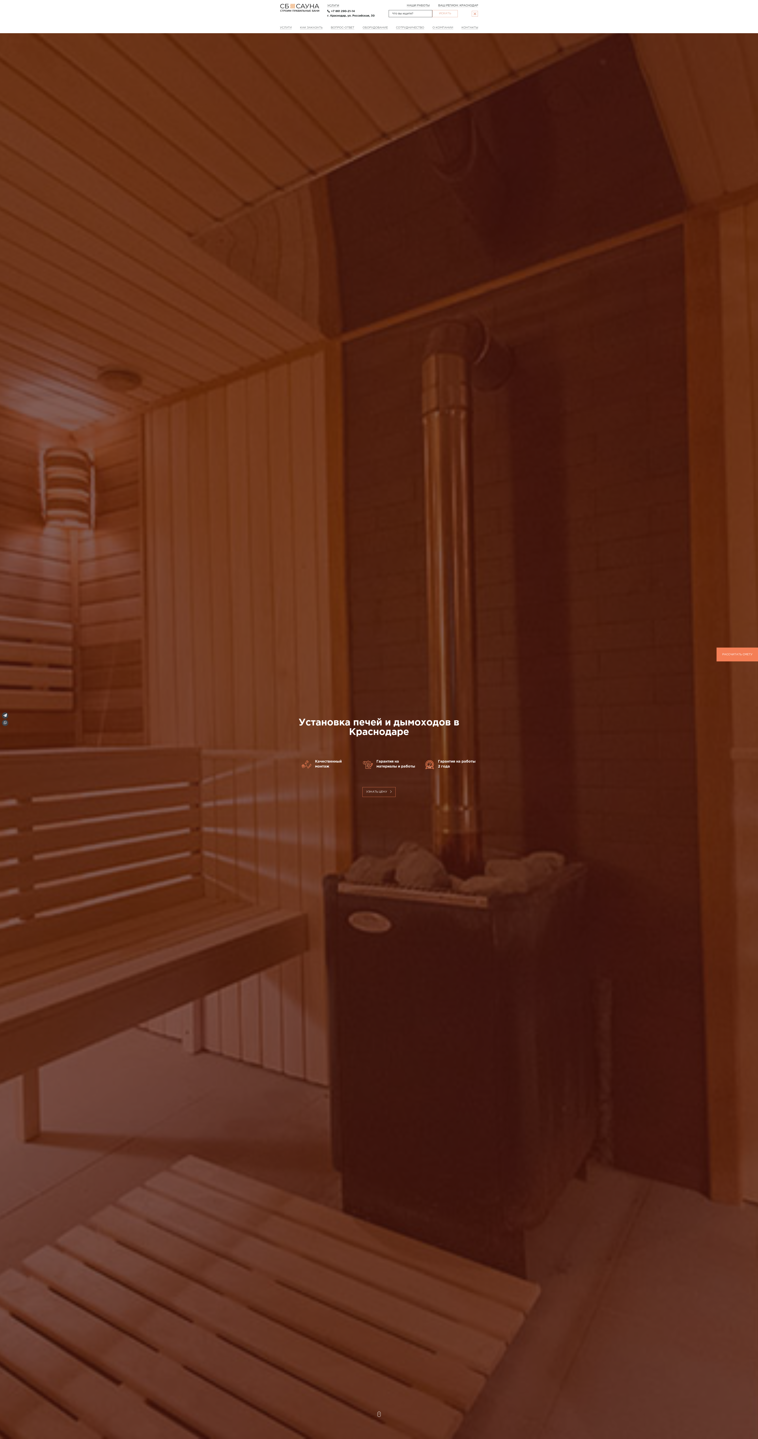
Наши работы (418, 5)
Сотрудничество (410, 27)
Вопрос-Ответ (342, 27)
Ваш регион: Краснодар (458, 5)
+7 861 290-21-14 (343, 11)
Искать (445, 13)
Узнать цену (377, 792)
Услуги (333, 6)
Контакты (470, 27)
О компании (442, 27)
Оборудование (375, 27)
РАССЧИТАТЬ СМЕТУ (737, 654)
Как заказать (311, 27)
